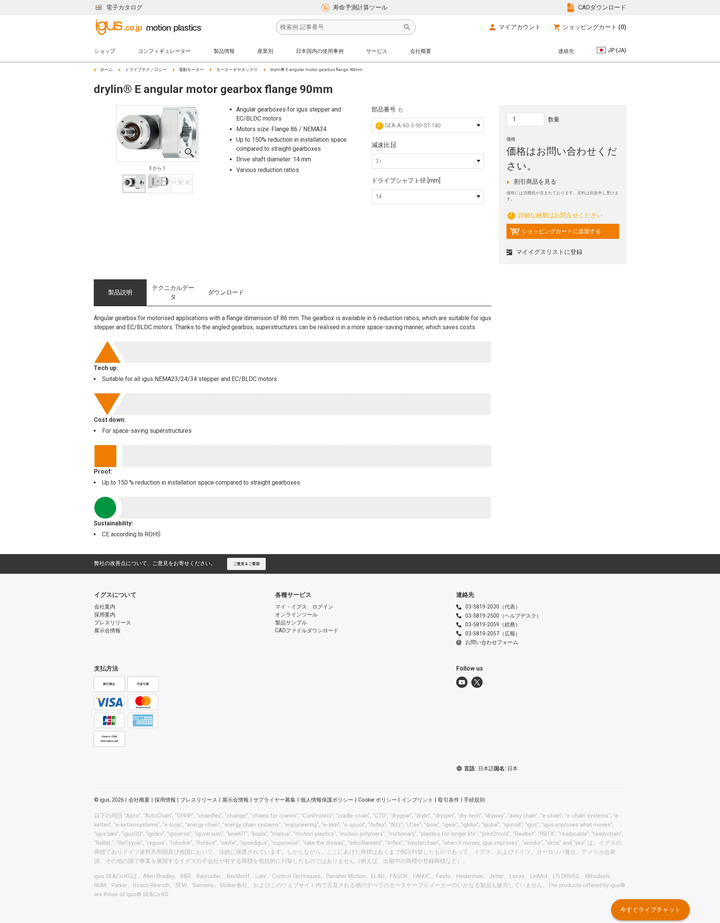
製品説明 (120, 292)
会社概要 (420, 51)
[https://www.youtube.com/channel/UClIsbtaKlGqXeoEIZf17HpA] (462, 682)
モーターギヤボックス (237, 69)
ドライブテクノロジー (146, 69)
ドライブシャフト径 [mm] (406, 180)
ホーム (106, 69)
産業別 (265, 51)
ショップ (104, 51)
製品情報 (224, 51)
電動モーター (191, 69)
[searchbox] (339, 27)
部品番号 (384, 109)
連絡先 (566, 51)
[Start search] (407, 27)
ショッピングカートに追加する (555, 233)
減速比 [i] (384, 145)
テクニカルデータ (173, 292)
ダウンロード (226, 292)
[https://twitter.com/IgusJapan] (477, 682)
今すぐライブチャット (650, 909)
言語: (479, 768)
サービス (376, 51)
